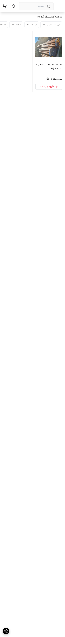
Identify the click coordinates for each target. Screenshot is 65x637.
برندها (34, 24)
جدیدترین (51, 24)
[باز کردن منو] (59, 6)
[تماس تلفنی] (6, 631)
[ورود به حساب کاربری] (13, 6)
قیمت (18, 24)
